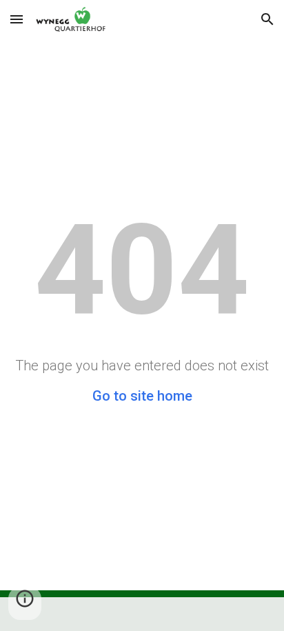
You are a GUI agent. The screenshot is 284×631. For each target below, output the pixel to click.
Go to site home (142, 396)
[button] (16, 19)
